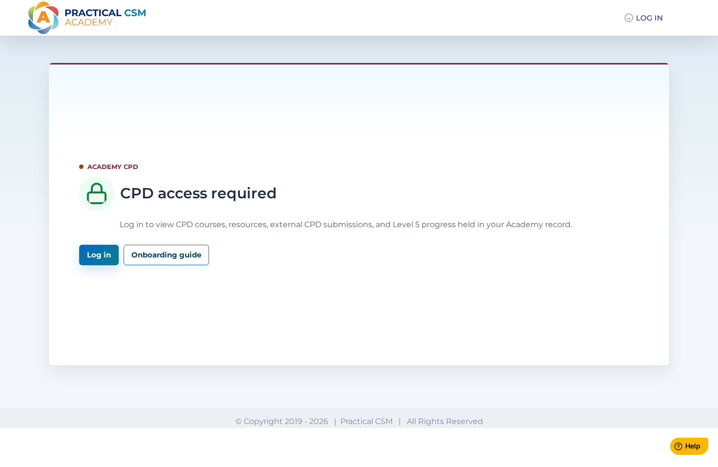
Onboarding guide (166, 254)
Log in (99, 254)
